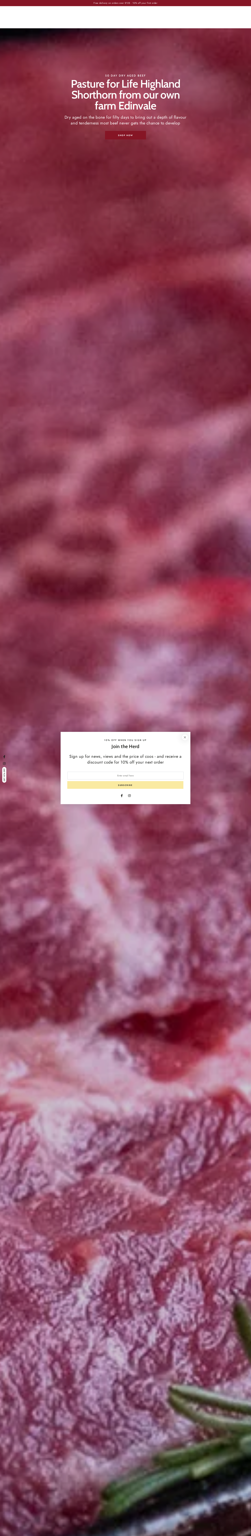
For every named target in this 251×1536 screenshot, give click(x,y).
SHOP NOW (125, 135)
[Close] (185, 737)
